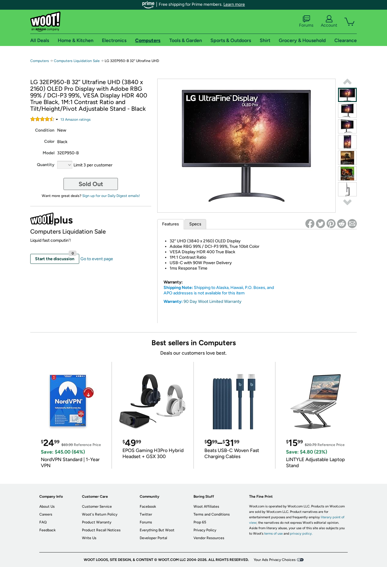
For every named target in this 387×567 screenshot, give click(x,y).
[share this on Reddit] (341, 223)
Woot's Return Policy (99, 514)
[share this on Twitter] (320, 223)
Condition (44, 130)
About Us (47, 506)
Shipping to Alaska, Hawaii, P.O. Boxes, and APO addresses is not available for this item (219, 290)
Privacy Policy (205, 530)
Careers (45, 514)
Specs (195, 224)
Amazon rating (75, 119)
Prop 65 (200, 522)
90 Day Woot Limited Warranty (213, 301)
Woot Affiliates (206, 506)
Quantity (45, 164)
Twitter (146, 514)
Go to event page (96, 258)
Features (170, 224)
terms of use (273, 534)
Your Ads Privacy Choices (275, 560)
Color (49, 141)
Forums (306, 25)
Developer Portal (153, 538)
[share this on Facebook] (309, 223)
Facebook (148, 506)
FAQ (43, 522)
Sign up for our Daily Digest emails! (111, 196)
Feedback (47, 530)
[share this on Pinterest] (331, 223)
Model (48, 153)
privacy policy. (301, 534)
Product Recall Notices (101, 530)
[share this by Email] (352, 223)
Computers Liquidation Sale (77, 61)
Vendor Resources (209, 538)
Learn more (234, 4)
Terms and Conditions (212, 514)
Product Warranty (96, 522)
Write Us (89, 538)
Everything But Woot (157, 530)
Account (329, 25)
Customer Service (97, 506)
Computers (39, 61)
